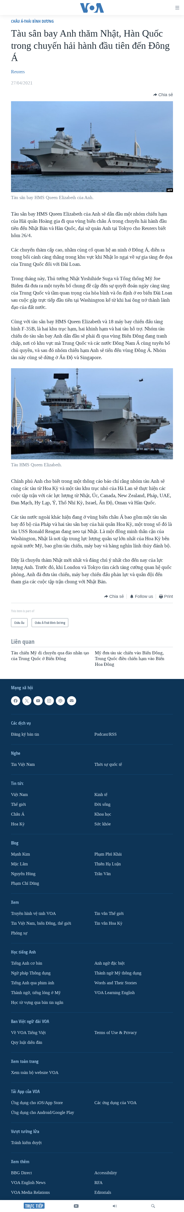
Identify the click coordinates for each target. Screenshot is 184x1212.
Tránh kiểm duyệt (26, 1142)
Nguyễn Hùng (23, 873)
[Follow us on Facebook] (15, 700)
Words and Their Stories (115, 983)
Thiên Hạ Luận (107, 864)
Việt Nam (19, 794)
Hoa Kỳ (18, 824)
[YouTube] (76, 1206)
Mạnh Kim (20, 854)
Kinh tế (100, 794)
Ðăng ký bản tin (25, 734)
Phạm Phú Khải (108, 854)
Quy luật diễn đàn (26, 1042)
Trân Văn (102, 873)
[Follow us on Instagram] (49, 700)
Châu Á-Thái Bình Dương (32, 21)
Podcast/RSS (105, 734)
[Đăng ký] (71, 700)
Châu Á (17, 814)
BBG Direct (21, 1173)
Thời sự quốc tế (108, 764)
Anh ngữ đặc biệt (109, 963)
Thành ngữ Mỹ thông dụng (117, 973)
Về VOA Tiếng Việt (28, 1032)
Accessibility (105, 1173)
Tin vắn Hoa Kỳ (108, 923)
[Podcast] (60, 700)
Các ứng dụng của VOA (115, 1103)
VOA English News (28, 1182)
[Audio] (115, 1206)
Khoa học (102, 814)
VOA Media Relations (30, 1192)
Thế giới (18, 804)
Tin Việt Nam (23, 764)
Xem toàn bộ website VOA (34, 1072)
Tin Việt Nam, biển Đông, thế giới (41, 923)
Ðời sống (102, 804)
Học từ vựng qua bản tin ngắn (37, 1002)
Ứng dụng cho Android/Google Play (42, 1112)
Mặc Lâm (19, 864)
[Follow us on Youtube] (37, 700)
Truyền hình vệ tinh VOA (33, 913)
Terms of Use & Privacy (115, 1032)
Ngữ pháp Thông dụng (31, 973)
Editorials (102, 1192)
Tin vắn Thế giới (109, 913)
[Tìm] (153, 1206)
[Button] (163, 94)
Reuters (18, 72)
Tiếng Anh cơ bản (26, 963)
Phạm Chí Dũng (25, 883)
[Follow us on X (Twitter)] (26, 700)
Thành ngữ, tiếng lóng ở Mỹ (36, 992)
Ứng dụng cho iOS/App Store (37, 1103)
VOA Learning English (114, 992)
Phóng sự (19, 933)
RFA (98, 1182)
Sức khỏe (102, 824)
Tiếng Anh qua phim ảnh (32, 983)
